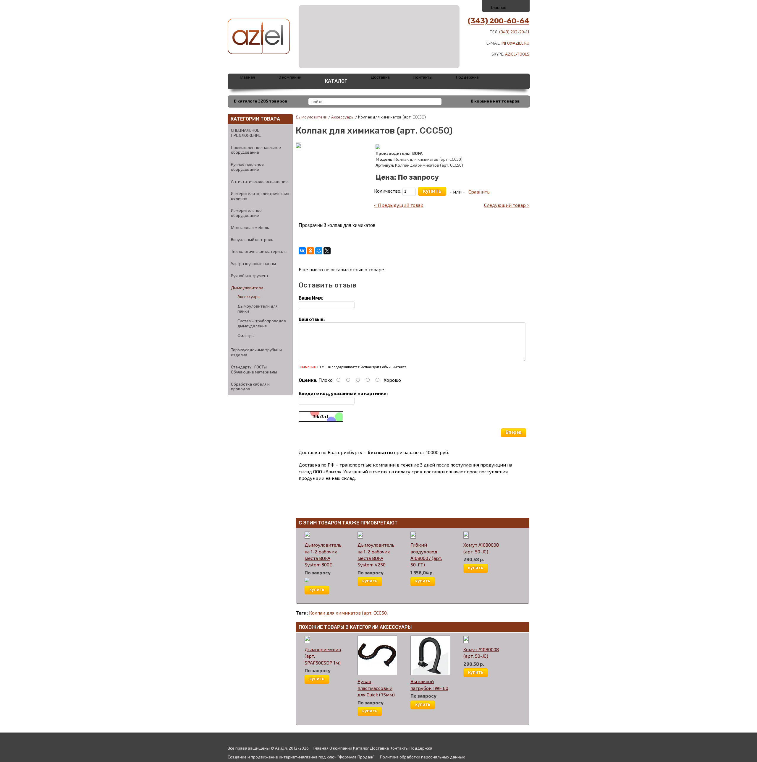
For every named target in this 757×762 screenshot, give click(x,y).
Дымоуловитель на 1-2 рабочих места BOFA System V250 (376, 554)
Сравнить (479, 191)
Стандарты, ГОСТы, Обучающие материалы (254, 369)
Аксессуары (249, 296)
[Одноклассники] (310, 250)
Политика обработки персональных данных (422, 756)
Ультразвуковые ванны (253, 263)
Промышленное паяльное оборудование (256, 150)
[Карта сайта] (519, 5)
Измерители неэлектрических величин (260, 196)
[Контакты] (506, 5)
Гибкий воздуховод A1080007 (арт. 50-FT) (426, 554)
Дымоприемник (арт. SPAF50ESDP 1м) (323, 655)
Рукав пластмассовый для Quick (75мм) (376, 687)
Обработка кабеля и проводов (250, 386)
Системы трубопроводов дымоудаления (261, 323)
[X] (327, 250)
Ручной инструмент (249, 275)
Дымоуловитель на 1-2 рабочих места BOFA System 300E (323, 554)
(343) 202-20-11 (514, 31)
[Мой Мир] (318, 250)
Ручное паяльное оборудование (247, 167)
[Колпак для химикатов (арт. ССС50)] (298, 146)
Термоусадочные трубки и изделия (256, 352)
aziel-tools (517, 53)
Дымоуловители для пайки (257, 308)
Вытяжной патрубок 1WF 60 (429, 684)
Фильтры (246, 335)
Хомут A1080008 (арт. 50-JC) (481, 548)
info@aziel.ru (515, 43)
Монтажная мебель (250, 227)
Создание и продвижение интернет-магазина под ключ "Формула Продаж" (301, 756)
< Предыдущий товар (398, 205)
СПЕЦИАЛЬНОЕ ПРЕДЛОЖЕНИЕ (246, 133)
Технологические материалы (259, 251)
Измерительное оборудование (246, 213)
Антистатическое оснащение (259, 181)
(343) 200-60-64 (498, 21)
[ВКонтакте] (302, 250)
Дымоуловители (247, 287)
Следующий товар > (506, 205)
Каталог (336, 81)
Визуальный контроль (252, 239)
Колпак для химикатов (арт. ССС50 (348, 612)
